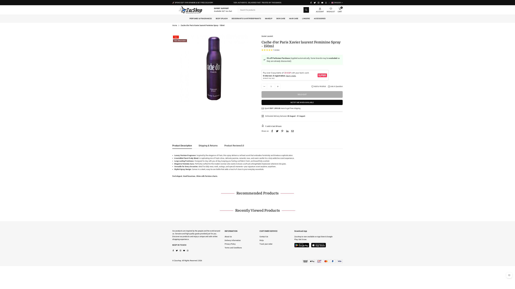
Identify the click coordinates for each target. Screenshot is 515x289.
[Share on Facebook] (272, 131)
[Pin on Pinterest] (282, 131)
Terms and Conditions (233, 248)
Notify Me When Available (302, 102)
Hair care (293, 19)
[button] (339, 10)
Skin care (280, 19)
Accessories (320, 19)
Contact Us (264, 237)
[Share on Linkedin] (287, 131)
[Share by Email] (292, 131)
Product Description (182, 145)
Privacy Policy (230, 244)
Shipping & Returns (208, 145)
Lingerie (306, 19)
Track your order (266, 244)
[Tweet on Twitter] (277, 131)
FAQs (262, 240)
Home (174, 25)
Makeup (268, 19)
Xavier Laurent (267, 36)
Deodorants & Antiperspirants (246, 19)
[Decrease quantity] (264, 86)
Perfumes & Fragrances (201, 19)
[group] (213, 68)
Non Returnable (180, 41)
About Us (228, 237)
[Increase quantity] (277, 86)
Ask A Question (336, 86)
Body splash (222, 19)
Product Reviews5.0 (234, 145)
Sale (175, 37)
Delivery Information (233, 240)
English (337, 3)
